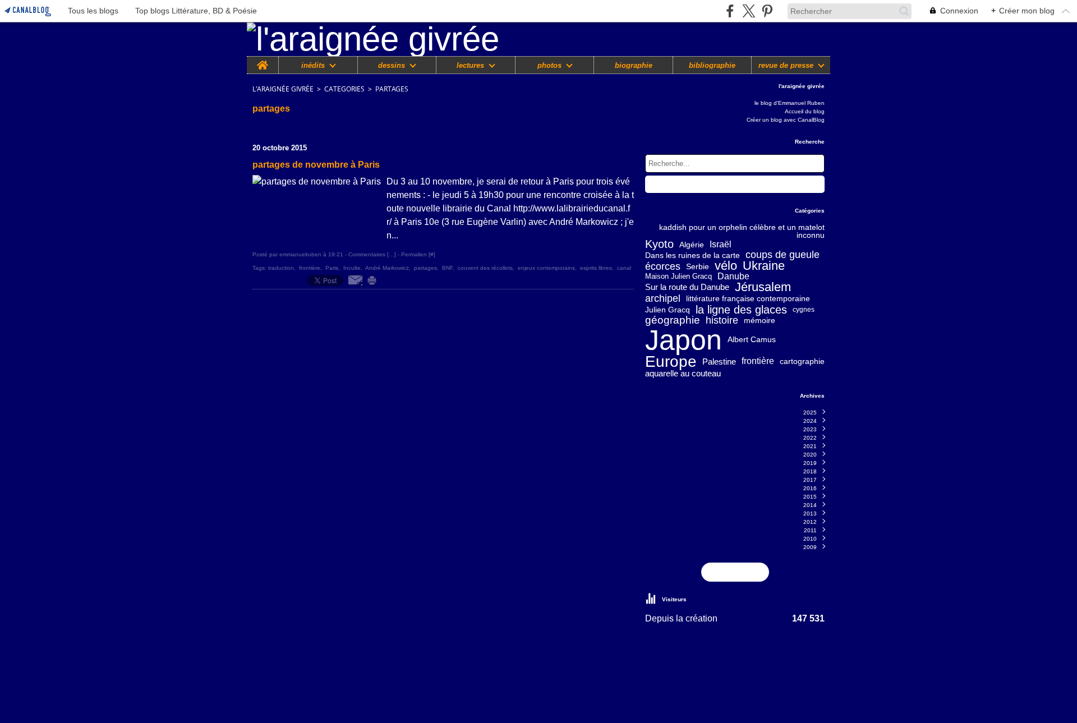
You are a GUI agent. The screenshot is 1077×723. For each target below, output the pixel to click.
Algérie (691, 244)
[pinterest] (767, 10)
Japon (683, 340)
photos (549, 65)
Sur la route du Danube (687, 287)
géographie (672, 320)
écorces (662, 266)
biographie (633, 65)
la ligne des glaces (741, 309)
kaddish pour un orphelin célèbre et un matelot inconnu (742, 231)
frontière (758, 361)
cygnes (803, 309)
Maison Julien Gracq (678, 276)
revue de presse (785, 65)
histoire (722, 320)
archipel (662, 298)
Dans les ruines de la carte (692, 255)
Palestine (719, 361)
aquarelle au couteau (683, 373)
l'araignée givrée (283, 89)
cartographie (802, 362)
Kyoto (659, 244)
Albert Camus (752, 339)
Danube (733, 276)
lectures (470, 65)
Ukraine (764, 266)
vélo (726, 266)
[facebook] (730, 10)
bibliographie (712, 65)
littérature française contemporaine (748, 298)
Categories (344, 89)
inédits (313, 65)
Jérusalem (763, 287)
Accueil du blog (805, 111)
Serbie (697, 266)
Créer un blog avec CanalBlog (786, 120)
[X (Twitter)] (749, 10)
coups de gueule (782, 255)
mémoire (759, 320)
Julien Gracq (667, 310)
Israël (720, 244)
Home (262, 61)
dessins (391, 65)
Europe (671, 362)
